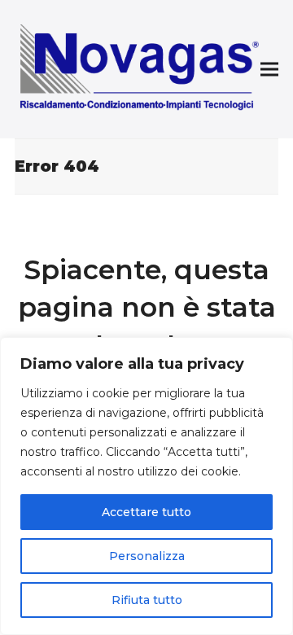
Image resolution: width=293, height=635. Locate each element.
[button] (269, 70)
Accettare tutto (146, 512)
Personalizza (147, 556)
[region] (146, 486)
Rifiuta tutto (147, 600)
